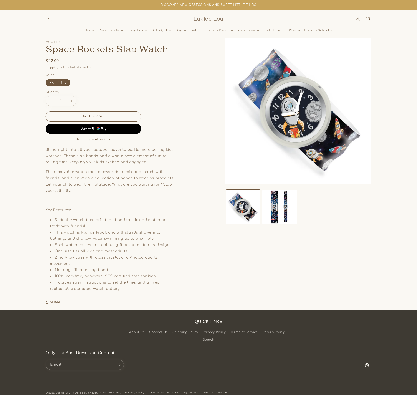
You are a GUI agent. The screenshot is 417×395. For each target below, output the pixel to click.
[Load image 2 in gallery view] (279, 207)
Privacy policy (134, 392)
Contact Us (158, 332)
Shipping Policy (185, 332)
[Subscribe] (119, 365)
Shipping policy (185, 392)
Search (208, 339)
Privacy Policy (214, 332)
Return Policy (274, 332)
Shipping (52, 67)
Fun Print (58, 82)
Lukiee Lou (63, 393)
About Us (137, 332)
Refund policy (112, 392)
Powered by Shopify (84, 393)
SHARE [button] (55, 302)
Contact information (213, 392)
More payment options (93, 139)
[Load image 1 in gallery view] (243, 207)
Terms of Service (244, 332)
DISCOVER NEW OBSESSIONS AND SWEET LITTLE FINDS (208, 5)
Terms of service (159, 392)
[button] (50, 19)
